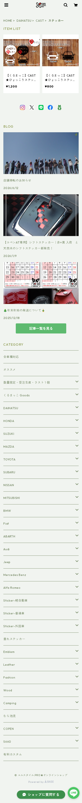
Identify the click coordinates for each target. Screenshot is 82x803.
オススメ (9, 370)
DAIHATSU (24, 20)
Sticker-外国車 (14, 626)
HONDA (8, 421)
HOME (7, 20)
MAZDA (8, 446)
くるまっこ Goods (16, 395)
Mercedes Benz (14, 575)
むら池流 (9, 716)
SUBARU (9, 472)
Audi (6, 549)
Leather (9, 665)
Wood (7, 690)
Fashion (9, 677)
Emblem (9, 652)
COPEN (8, 729)
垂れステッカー (14, 639)
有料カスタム (12, 754)
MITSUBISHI (11, 498)
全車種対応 (11, 357)
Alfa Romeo (12, 588)
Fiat (6, 523)
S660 (7, 741)
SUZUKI (8, 434)
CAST (40, 20)
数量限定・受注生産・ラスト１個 (26, 382)
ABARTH (9, 536)
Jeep (7, 562)
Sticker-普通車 (14, 613)
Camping (9, 703)
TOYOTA (9, 459)
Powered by (36, 781)
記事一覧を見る (41, 328)
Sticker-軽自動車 (15, 600)
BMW (7, 511)
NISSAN (8, 485)
